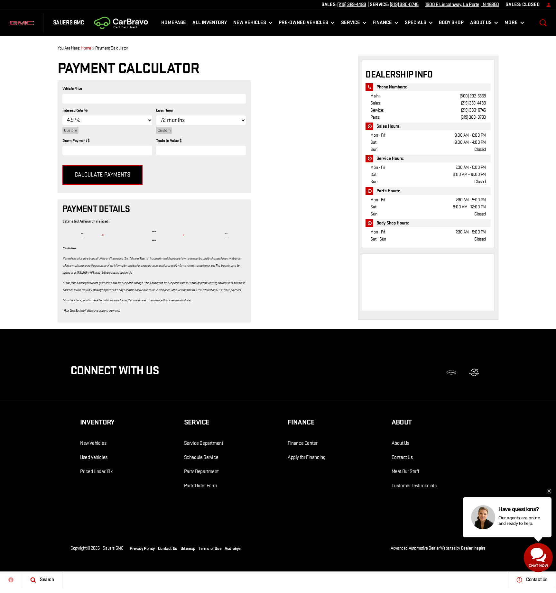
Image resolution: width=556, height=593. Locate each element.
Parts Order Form (200, 486)
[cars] (451, 372)
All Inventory (209, 23)
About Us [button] (481, 24)
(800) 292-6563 (473, 96)
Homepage (173, 23)
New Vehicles (93, 443)
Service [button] (350, 24)
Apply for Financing (306, 457)
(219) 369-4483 (473, 103)
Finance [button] (382, 24)
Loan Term (164, 110)
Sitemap (188, 548)
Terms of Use (210, 548)
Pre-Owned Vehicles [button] (303, 24)
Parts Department (201, 472)
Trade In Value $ (169, 140)
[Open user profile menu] (547, 5)
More (511, 24)
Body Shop (451, 23)
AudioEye (233, 548)
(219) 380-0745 (473, 110)
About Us (400, 443)
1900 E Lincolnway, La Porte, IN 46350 (462, 5)
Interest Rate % (75, 110)
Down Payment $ (75, 140)
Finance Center (302, 443)
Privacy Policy (142, 548)
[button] (543, 23)
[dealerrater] (474, 372)
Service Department (203, 443)
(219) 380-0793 (473, 117)
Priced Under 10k (96, 472)
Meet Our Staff (405, 472)
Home (86, 48)
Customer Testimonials (414, 486)
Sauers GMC (113, 548)
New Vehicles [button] (249, 24)
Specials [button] (415, 24)
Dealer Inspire (473, 548)
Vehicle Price (72, 88)
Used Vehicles (93, 457)
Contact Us (402, 457)
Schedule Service (201, 457)
